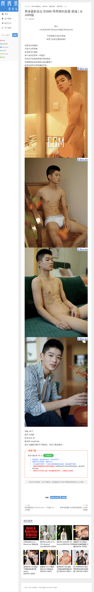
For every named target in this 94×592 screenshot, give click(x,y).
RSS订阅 (5, 54)
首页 (6, 14)
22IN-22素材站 (9, 6)
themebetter (50, 587)
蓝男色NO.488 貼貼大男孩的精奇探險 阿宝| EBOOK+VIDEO (64, 568)
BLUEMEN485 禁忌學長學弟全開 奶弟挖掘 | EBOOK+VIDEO (80, 568)
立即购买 (48, 455)
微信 (3, 57)
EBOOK (45, 6)
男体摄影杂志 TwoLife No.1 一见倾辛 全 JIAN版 (39, 508)
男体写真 (59, 6)
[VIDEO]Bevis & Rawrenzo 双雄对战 (31, 543)
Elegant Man (55, 497)
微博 (3, 40)
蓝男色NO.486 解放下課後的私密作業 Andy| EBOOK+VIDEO (31, 570)
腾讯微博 (5, 44)
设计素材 (8, 18)
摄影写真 (52, 6)
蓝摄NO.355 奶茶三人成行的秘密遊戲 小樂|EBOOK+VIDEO (80, 544)
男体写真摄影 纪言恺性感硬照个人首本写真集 (74, 508)
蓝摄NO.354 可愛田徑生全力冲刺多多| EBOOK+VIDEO (47, 568)
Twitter (4, 50)
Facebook (5, 47)
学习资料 (8, 28)
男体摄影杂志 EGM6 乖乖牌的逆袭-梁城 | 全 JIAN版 (54, 13)
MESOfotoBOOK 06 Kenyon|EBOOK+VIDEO (64, 543)
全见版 (63, 497)
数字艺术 (8, 23)
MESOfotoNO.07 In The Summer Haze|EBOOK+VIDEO (48, 544)
